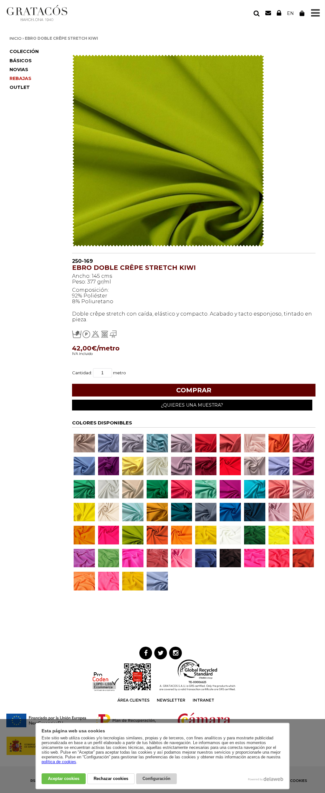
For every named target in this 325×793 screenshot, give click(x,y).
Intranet (203, 700)
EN (290, 13)
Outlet (20, 87)
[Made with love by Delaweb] (265, 779)
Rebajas (20, 78)
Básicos (21, 60)
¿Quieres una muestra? (192, 405)
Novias (19, 69)
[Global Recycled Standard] (197, 689)
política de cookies (59, 761)
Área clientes (133, 700)
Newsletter (171, 700)
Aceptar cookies (63, 778)
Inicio (16, 38)
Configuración (156, 778)
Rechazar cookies (111, 778)
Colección (24, 51)
